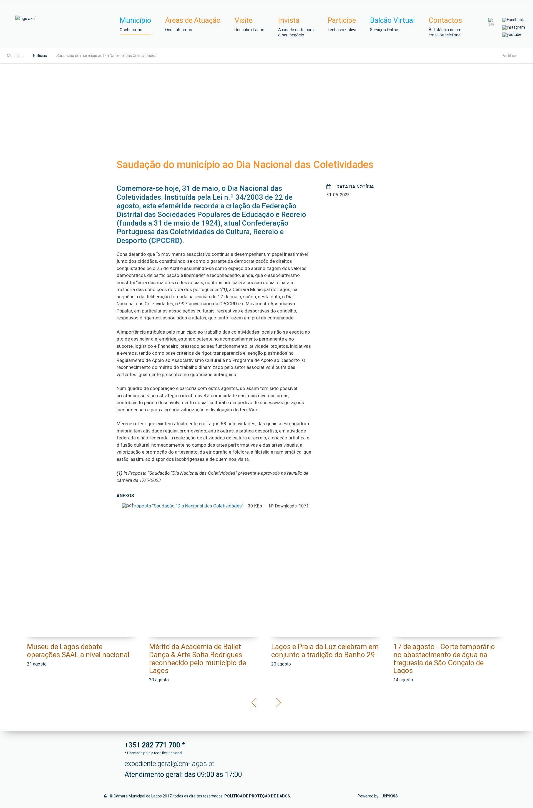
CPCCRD (165, 240)
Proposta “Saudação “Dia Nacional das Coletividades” (187, 506)
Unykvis (389, 796)
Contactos (445, 26)
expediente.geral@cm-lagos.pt (169, 764)
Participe (342, 24)
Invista (296, 26)
